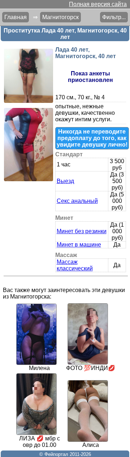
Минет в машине (79, 244)
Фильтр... (114, 17)
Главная (15, 17)
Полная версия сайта (98, 4)
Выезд (65, 181)
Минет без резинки (82, 231)
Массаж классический (75, 265)
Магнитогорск (60, 17)
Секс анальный (77, 201)
